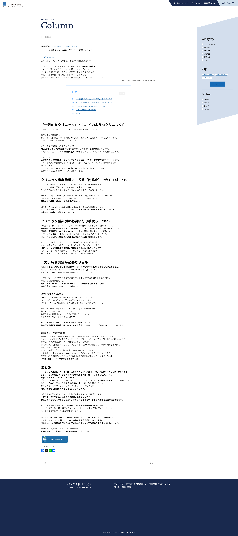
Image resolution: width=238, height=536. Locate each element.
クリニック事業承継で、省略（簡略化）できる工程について (95, 102)
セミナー (207, 60)
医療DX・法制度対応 (221, 74)
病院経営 (207, 51)
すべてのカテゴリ (210, 44)
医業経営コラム (209, 3)
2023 (205, 109)
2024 (205, 106)
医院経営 (207, 47)
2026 (205, 100)
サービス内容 (196, 3)
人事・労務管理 (207, 77)
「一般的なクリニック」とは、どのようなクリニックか (94, 99)
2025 (205, 103)
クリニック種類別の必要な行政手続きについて (91, 106)
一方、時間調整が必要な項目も (86, 110)
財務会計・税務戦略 (208, 74)
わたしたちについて (181, 3)
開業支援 (207, 57)
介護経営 (207, 54)
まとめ (78, 113)
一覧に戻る (47, 37)
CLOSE (122, 93)
